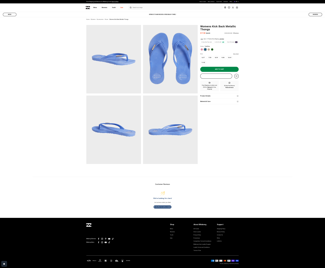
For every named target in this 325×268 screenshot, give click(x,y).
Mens (95, 7)
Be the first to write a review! (162, 207)
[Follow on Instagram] (102, 239)
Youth (114, 7)
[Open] (4, 264)
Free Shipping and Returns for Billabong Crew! (102, 2)
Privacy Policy (197, 235)
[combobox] (177, 8)
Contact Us (220, 235)
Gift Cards (196, 229)
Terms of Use (197, 250)
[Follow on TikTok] (113, 239)
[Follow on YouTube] (109, 239)
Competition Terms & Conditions (202, 241)
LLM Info (219, 241)
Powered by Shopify (234, 263)
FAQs (218, 238)
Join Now (221, 39)
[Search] (130, 7)
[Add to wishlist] (236, 76)
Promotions (196, 238)
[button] (96, 7)
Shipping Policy (221, 229)
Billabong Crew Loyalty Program (202, 244)
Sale (121, 7)
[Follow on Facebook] (98, 239)
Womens (104, 7)
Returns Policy (221, 232)
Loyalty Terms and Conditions (201, 247)
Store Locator (197, 232)
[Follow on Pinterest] (106, 239)
